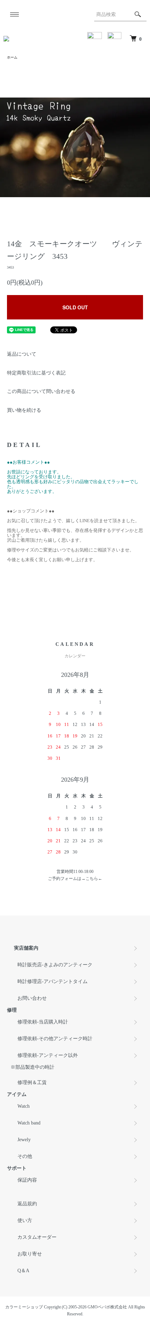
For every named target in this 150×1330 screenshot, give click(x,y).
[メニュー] (13, 14)
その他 (24, 1156)
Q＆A (23, 1270)
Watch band (28, 1123)
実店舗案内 (26, 948)
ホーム (12, 57)
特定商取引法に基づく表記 (36, 373)
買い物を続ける (24, 410)
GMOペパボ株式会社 (107, 1307)
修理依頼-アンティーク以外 (47, 1055)
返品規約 (27, 1203)
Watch (23, 1106)
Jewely (24, 1139)
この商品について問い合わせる (41, 391)
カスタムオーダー (37, 1237)
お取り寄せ (29, 1253)
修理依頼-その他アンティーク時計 (54, 1038)
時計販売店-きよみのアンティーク (54, 964)
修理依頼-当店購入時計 (42, 1021)
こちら (91, 878)
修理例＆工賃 (32, 1082)
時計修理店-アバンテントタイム (52, 981)
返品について (21, 354)
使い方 (24, 1220)
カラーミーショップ (24, 1307)
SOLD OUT (75, 307)
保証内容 (27, 1180)
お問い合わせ (32, 998)
